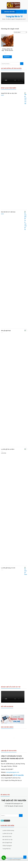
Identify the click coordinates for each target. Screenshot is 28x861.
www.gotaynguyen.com (12, 772)
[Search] (21, 63)
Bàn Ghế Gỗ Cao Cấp (7, 839)
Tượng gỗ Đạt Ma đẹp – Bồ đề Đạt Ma (7, 49)
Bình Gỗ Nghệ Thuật (7, 842)
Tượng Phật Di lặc (7, 848)
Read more (6, 56)
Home (3, 19)
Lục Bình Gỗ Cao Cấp (7, 833)
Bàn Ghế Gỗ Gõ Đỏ (7, 836)
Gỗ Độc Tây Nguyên (7, 845)
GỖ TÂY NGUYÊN (18, 775)
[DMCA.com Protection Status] (5, 820)
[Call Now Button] (4, 858)
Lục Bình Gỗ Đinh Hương (8, 830)
